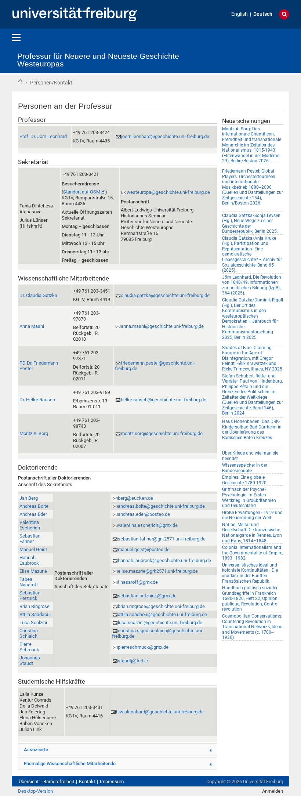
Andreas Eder (33, 514)
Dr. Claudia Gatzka (38, 295)
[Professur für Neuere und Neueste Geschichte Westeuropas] (231, 49)
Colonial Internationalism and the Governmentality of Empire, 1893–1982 (252, 553)
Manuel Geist (33, 549)
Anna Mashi (31, 326)
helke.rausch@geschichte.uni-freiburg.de (163, 399)
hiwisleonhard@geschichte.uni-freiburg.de (160, 711)
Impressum (112, 781)
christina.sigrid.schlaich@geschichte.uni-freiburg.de (157, 633)
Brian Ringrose (34, 606)
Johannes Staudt (29, 660)
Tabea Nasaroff (28, 581)
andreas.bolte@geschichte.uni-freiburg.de (161, 506)
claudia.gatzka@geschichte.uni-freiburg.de (165, 295)
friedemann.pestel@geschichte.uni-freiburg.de (155, 365)
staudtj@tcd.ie (133, 660)
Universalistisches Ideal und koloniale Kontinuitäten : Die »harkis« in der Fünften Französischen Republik (250, 573)
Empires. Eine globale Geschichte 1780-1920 (244, 480)
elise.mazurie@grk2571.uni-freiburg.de (158, 571)
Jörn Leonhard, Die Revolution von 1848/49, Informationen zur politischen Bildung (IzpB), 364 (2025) (251, 285)
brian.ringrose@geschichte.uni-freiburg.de (161, 606)
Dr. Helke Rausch (37, 399)
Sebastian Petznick (29, 595)
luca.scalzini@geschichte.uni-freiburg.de (160, 622)
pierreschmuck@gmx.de (143, 647)
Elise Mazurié (33, 571)
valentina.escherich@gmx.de (148, 525)
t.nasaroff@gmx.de (138, 582)
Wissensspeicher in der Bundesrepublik (244, 468)
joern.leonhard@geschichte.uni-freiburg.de (165, 136)
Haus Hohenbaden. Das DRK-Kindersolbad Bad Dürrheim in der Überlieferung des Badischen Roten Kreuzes (252, 429)
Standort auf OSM (81, 192)
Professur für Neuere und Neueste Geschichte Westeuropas (98, 60)
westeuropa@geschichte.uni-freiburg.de (168, 192)
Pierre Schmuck (29, 646)
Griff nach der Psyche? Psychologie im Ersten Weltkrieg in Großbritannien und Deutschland (249, 497)
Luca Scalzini (33, 622)
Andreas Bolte (33, 506)
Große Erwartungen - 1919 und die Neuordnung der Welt (252, 515)
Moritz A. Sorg (33, 433)
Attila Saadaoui (35, 614)
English (239, 14)
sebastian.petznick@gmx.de (147, 595)
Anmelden (272, 791)
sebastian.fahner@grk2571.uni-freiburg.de (162, 539)
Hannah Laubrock (29, 560)
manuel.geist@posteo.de (144, 549)
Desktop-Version (35, 791)
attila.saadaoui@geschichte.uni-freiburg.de (162, 614)
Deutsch (262, 14)
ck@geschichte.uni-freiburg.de (164, 560)
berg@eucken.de (135, 498)
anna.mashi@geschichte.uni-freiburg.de (162, 326)
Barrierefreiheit (58, 781)
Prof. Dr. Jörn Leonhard (43, 136)
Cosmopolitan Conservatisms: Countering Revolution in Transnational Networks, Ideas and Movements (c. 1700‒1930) (252, 627)
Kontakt (87, 781)
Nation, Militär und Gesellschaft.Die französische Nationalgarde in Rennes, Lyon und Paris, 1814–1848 (252, 532)
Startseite (20, 81)
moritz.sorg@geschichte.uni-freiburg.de (162, 433)
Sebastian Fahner (29, 538)
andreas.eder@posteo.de (144, 514)
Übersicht (29, 781)
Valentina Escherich (29, 525)
